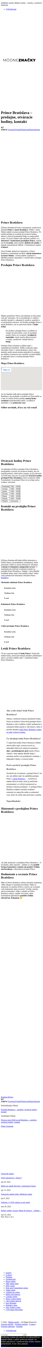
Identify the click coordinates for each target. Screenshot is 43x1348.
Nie (32, 1344)
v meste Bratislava (18, 779)
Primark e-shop (11, 1305)
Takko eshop (10, 1290)
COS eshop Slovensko (14, 1310)
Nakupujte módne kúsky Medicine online (16, 1194)
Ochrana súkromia (8, 1326)
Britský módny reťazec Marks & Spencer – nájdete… (21, 1211)
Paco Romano (11, 1303)
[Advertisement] (21, 34)
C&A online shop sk (13, 1301)
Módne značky (13, 1322)
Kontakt (19, 1326)
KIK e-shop (10, 1286)
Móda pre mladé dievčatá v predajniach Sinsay (18, 1186)
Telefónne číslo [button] (9, 593)
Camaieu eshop (11, 1297)
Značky (8, 1273)
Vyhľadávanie (11, 9)
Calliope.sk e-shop (13, 1292)
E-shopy (9, 1275)
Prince (10, 1097)
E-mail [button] (6, 598)
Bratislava (4, 578)
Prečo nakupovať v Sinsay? (11, 1178)
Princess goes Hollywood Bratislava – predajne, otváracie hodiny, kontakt (19, 1121)
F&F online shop (12, 1284)
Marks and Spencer (13, 1294)
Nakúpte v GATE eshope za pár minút (15, 1202)
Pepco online (11, 1281)
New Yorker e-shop (13, 1307)
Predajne (9, 1277)
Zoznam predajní (21, 1324)
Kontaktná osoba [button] (10, 588)
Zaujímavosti (11, 1279)
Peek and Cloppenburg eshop (17, 1288)
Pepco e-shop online (13, 1299)
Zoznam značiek (7, 1324)
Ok (29, 1344)
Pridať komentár (7, 1126)
